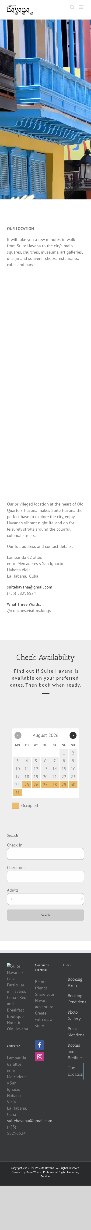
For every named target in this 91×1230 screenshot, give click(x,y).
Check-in (14, 845)
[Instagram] (39, 1056)
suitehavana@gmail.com (29, 587)
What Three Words (23, 604)
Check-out (16, 867)
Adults (13, 890)
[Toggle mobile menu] (81, 7)
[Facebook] (39, 1045)
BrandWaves (33, 1172)
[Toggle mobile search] (72, 7)
